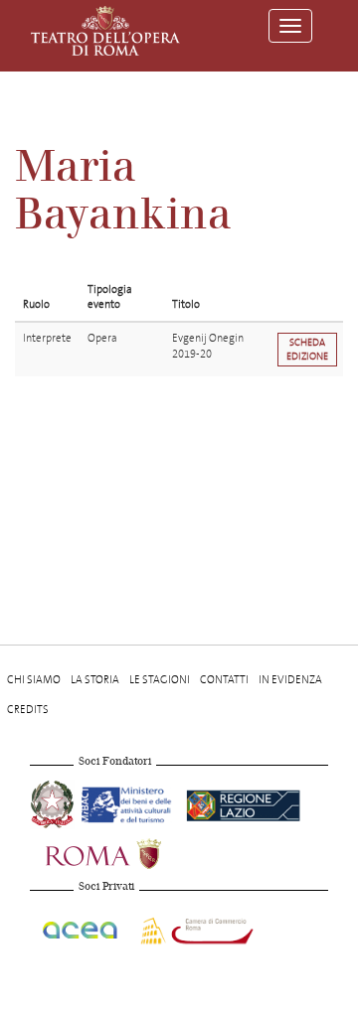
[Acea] (81, 927)
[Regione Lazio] (243, 801)
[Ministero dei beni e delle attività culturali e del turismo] (130, 801)
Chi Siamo (34, 679)
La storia (95, 679)
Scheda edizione (307, 349)
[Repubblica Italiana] (54, 801)
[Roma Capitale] (129, 851)
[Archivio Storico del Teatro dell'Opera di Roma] (105, 31)
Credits (28, 709)
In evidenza (290, 679)
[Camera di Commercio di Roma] (195, 927)
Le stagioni (159, 679)
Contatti (224, 679)
